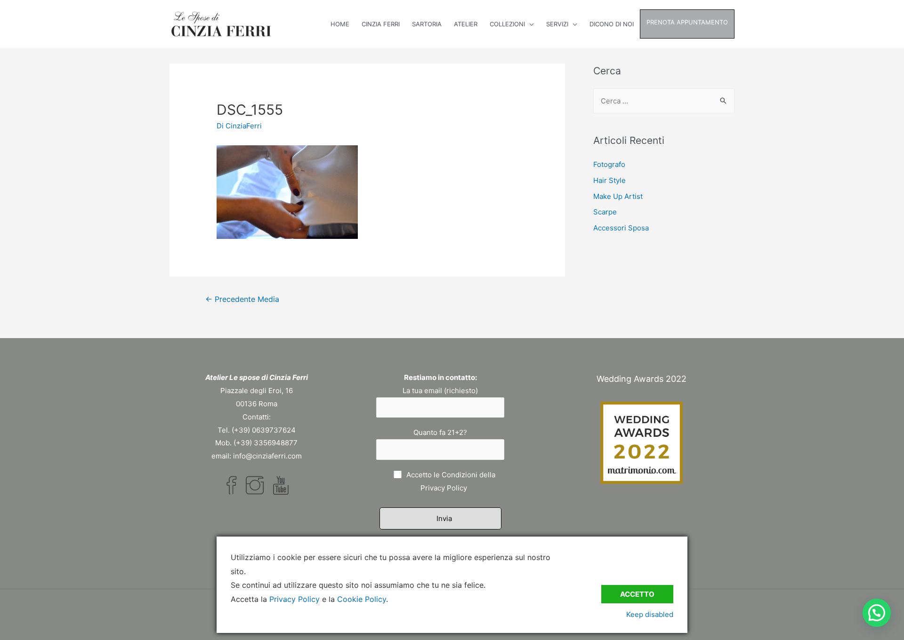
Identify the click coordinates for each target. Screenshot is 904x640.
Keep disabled (649, 614)
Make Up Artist (618, 196)
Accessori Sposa (621, 227)
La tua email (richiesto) (440, 390)
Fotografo (609, 164)
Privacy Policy (443, 487)
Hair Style (609, 180)
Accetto (637, 594)
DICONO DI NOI (611, 24)
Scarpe (605, 211)
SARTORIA (427, 24)
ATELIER (465, 24)
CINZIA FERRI (381, 24)
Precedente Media (242, 299)
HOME (340, 24)
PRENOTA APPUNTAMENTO (687, 22)
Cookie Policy (361, 599)
